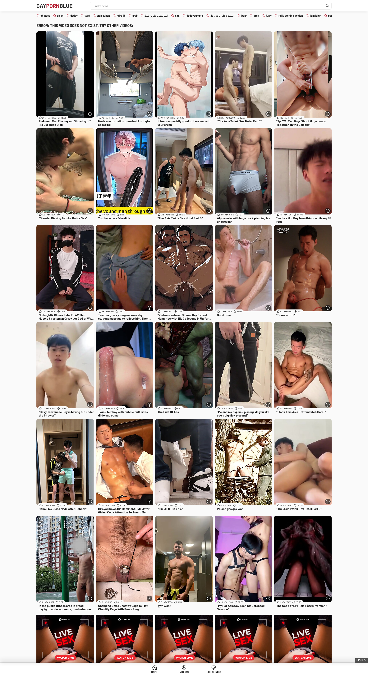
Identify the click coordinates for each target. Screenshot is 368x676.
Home (154, 672)
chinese (45, 15)
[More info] (90, 114)
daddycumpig (194, 15)
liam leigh (315, 15)
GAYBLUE (54, 5)
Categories (213, 672)
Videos (184, 672)
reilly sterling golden (290, 15)
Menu (359, 660)
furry (269, 15)
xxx (177, 15)
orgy (256, 15)
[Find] (327, 6)
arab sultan (103, 15)
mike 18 (121, 15)
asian (60, 15)
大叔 (87, 15)
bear (244, 15)
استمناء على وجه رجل (222, 15)
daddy (74, 15)
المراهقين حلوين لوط (156, 15)
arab (135, 15)
